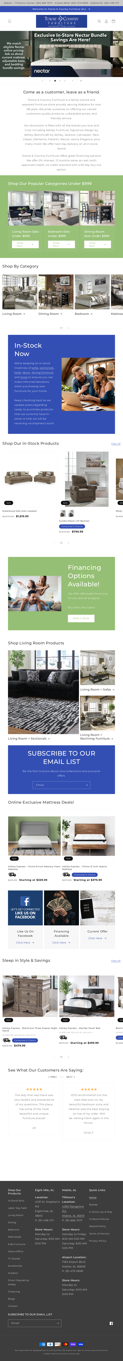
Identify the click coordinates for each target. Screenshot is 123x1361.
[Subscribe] (86, 785)
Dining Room (49, 314)
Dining (12, 1222)
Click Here (23, 942)
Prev (53, 1077)
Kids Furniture (16, 1244)
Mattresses (14, 1236)
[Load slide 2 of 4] (55, 80)
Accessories (15, 1265)
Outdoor (13, 1273)
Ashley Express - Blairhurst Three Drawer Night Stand (29, 1029)
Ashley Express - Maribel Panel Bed (79, 1028)
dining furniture (43, 372)
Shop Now (20, 244)
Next (69, 1077)
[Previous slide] (42, 80)
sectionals (47, 367)
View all (116, 443)
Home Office (15, 1251)
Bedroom (82, 314)
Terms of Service (99, 1233)
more (24, 377)
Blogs (11, 1298)
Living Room (12, 314)
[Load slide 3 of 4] (59, 80)
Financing (14, 1291)
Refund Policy (97, 1226)
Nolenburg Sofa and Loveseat (19, 511)
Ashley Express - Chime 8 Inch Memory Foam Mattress (34, 867)
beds (17, 372)
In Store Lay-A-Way (100, 1211)
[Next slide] (72, 80)
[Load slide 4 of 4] (64, 80)
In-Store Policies (99, 1219)
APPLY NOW (81, 618)
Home (92, 1197)
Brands (93, 1204)
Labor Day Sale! (17, 1208)
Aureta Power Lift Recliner (74, 521)
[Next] (68, 328)
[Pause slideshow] (80, 80)
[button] (9, 21)
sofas (35, 367)
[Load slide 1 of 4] (50, 80)
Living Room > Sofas (95, 689)
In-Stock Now (16, 1200)
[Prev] (54, 328)
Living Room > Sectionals (27, 738)
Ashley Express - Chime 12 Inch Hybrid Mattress (84, 867)
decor (26, 372)
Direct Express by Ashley (18, 1282)
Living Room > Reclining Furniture (95, 736)
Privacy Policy (97, 1240)
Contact (13, 1306)
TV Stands (14, 1258)
